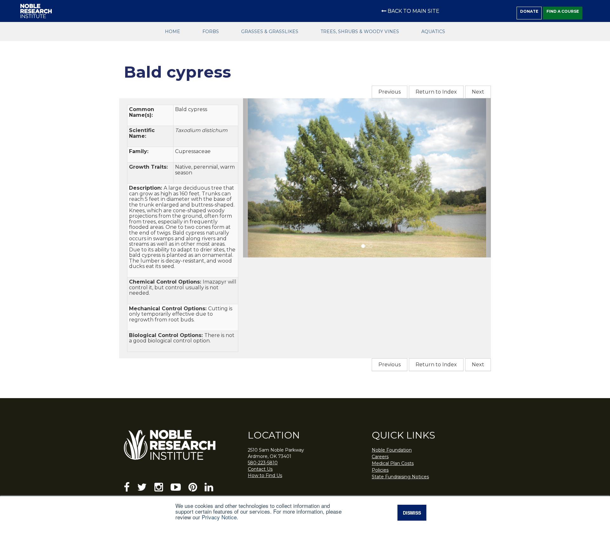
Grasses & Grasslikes (269, 31)
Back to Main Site (413, 11)
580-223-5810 (263, 463)
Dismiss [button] (412, 512)
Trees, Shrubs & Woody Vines (360, 31)
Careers (380, 457)
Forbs (210, 31)
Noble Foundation (392, 450)
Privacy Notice (219, 517)
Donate (529, 11)
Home (172, 31)
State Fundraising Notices (400, 477)
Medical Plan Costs (393, 463)
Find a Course (562, 11)
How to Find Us (265, 475)
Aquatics (433, 31)
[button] (261, 177)
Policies (380, 470)
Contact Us (260, 469)
